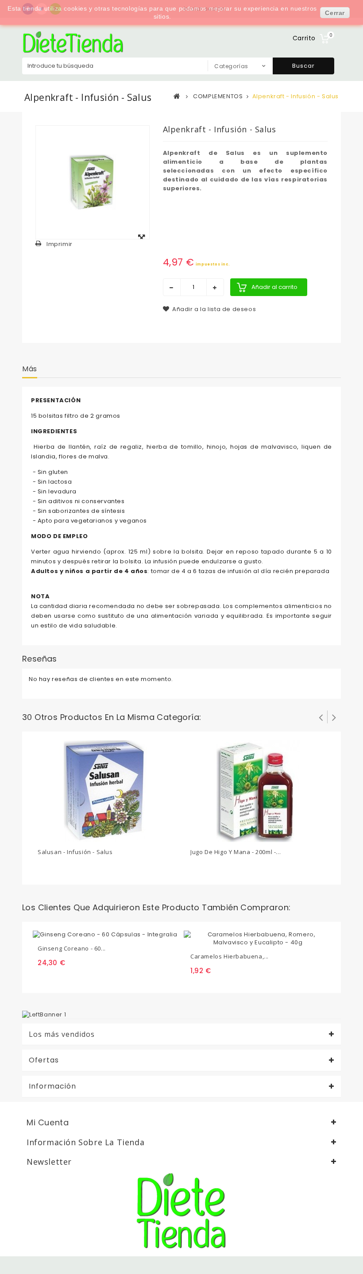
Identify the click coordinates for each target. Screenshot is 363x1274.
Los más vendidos (62, 1034)
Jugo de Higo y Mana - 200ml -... (235, 852)
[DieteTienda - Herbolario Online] (73, 42)
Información (52, 1086)
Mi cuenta (48, 1122)
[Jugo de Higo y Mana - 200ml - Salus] (258, 790)
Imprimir (59, 244)
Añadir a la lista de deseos (213, 309)
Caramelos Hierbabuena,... (229, 956)
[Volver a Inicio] (177, 96)
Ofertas (44, 1060)
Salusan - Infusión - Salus (75, 852)
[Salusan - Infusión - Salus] (105, 790)
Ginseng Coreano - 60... (72, 948)
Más (29, 369)
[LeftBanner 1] (44, 1014)
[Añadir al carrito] (46, 834)
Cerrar (335, 12)
